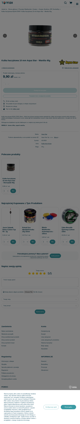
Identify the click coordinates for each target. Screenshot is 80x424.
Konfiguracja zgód (51, 407)
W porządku (68, 407)
